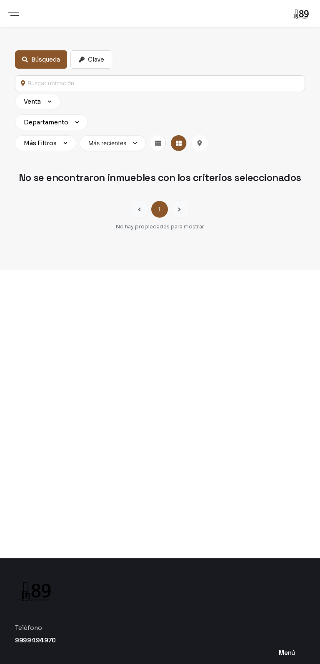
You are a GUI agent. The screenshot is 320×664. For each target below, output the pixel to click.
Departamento (46, 122)
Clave (96, 59)
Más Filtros (40, 143)
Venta (32, 101)
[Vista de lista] (158, 143)
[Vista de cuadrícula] (179, 143)
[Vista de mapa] (200, 143)
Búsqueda (45, 59)
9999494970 (35, 640)
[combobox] (164, 83)
